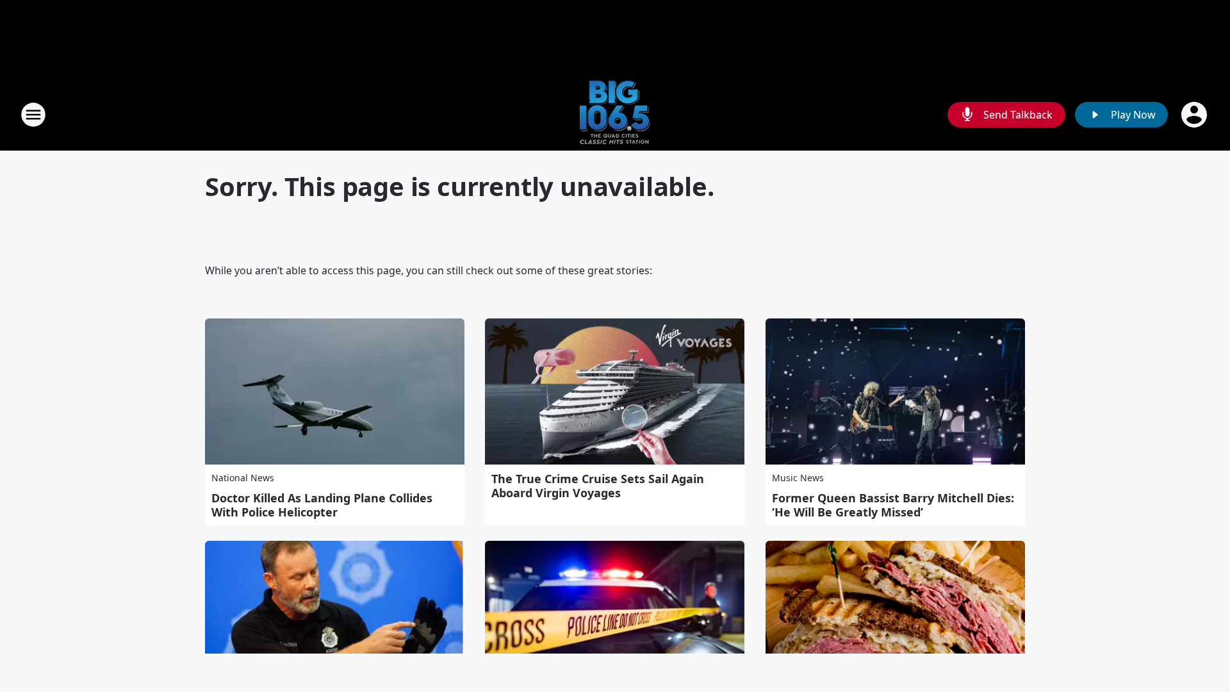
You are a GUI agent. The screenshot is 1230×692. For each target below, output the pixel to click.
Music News (798, 478)
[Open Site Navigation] (33, 115)
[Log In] (1195, 115)
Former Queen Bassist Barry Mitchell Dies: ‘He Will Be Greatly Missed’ (893, 505)
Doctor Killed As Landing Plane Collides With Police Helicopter (321, 505)
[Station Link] (615, 114)
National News (242, 478)
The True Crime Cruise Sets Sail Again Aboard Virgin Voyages (597, 486)
